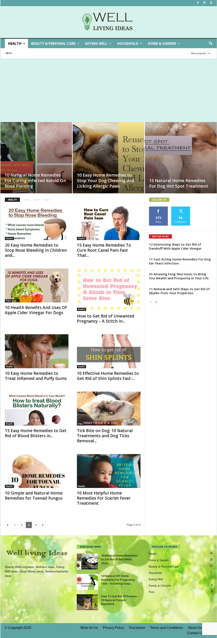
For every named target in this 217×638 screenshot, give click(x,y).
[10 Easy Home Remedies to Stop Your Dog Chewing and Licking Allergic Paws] (108, 164)
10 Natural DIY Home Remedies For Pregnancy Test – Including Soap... (118, 579)
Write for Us (89, 628)
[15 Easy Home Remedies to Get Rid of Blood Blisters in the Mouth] (36, 409)
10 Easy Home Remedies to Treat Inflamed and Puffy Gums (36, 376)
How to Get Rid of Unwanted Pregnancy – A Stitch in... (105, 318)
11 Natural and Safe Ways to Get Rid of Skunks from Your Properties (179, 291)
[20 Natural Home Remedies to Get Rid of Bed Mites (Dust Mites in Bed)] (87, 561)
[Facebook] (197, 3)
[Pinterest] (204, 3)
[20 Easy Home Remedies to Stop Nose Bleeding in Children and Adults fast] (36, 223)
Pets (9, 53)
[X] (211, 3)
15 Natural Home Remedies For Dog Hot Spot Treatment (178, 183)
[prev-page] (151, 302)
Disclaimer (137, 628)
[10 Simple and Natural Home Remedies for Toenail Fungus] (36, 471)
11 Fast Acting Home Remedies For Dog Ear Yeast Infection (180, 261)
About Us (195, 628)
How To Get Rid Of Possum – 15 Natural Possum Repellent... (120, 600)
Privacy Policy (113, 628)
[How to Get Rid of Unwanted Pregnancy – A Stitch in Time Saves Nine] (108, 289)
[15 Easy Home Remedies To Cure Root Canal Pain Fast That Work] (108, 223)
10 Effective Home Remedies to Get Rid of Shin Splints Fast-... (108, 376)
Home (26, 199)
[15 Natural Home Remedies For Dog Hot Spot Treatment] (181, 164)
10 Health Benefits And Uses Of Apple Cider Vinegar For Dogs (36, 310)
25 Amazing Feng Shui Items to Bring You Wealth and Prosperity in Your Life (179, 276)
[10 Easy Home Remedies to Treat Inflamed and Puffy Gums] (36, 351)
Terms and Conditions (166, 628)
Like (158, 208)
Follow (181, 208)
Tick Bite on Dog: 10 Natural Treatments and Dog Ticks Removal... (105, 436)
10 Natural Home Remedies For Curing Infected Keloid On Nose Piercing (35, 180)
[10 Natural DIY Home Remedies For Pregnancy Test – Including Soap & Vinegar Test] (87, 582)
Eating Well (96, 43)
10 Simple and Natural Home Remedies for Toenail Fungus (34, 495)
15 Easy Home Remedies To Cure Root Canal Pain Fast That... (104, 250)
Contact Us (195, 633)
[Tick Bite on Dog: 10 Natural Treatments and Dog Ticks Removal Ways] (108, 409)
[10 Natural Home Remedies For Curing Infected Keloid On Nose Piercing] (36, 164)
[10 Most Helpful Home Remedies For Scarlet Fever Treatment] (108, 471)
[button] (210, 43)
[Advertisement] (108, 90)
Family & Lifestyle (160, 585)
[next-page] (156, 302)
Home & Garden (162, 43)
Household (127, 43)
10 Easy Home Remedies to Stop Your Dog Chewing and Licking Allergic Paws (106, 180)
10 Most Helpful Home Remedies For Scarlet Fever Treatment (104, 498)
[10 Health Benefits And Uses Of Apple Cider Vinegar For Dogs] (36, 285)
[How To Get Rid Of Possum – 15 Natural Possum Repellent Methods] (87, 602)
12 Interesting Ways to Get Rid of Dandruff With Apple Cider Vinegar (175, 246)
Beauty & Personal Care (53, 43)
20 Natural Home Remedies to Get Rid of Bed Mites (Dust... (119, 559)
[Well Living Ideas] (108, 22)
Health (14, 43)
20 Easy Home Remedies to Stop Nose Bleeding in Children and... (36, 250)
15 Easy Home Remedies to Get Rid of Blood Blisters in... (36, 433)
